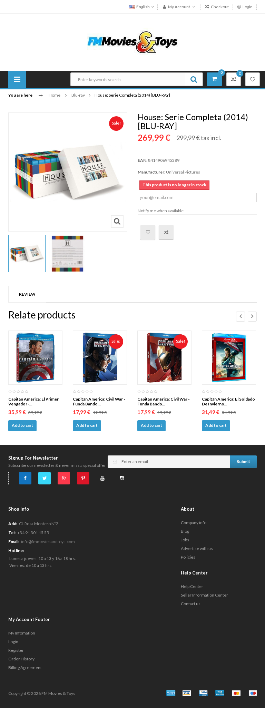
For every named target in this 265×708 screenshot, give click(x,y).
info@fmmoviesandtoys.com (48, 541)
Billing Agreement (25, 667)
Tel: (12, 532)
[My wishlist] (252, 79)
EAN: (142, 160)
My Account (179, 6)
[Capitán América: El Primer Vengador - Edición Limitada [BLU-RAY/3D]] (35, 358)
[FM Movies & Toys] (132, 41)
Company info (193, 522)
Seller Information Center (204, 595)
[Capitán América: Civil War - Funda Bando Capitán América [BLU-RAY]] (100, 358)
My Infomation (21, 633)
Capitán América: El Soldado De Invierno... (228, 401)
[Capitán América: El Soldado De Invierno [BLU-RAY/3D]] (229, 358)
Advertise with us (197, 548)
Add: (12, 523)
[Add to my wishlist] (147, 232)
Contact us (190, 603)
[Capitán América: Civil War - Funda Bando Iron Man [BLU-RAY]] (164, 358)
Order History (21, 658)
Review (27, 294)
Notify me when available (161, 210)
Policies (188, 557)
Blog (185, 531)
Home (54, 95)
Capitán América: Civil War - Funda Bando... (99, 401)
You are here (20, 95)
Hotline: (16, 550)
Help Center (192, 586)
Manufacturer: (151, 172)
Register (16, 650)
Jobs (185, 539)
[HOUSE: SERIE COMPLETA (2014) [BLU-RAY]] (27, 253)
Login (247, 6)
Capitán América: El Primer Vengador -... (33, 401)
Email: (13, 541)
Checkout (219, 6)
